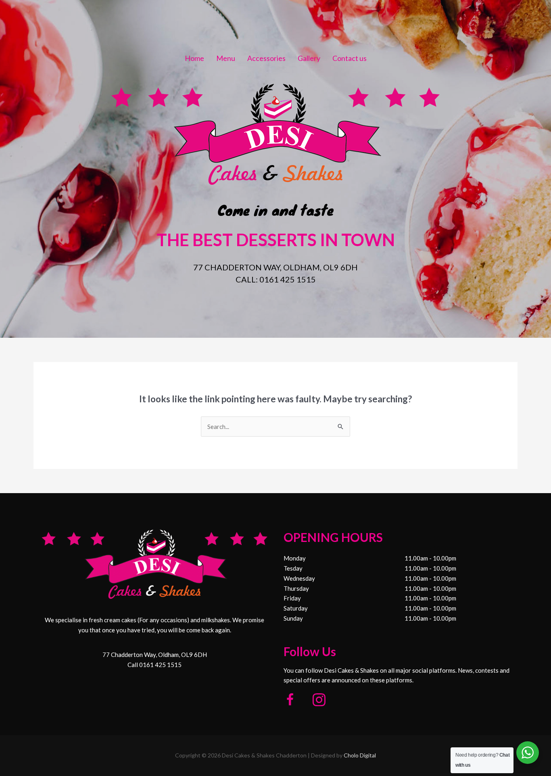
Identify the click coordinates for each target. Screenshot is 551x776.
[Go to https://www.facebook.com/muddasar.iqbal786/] (290, 700)
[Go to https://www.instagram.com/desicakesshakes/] (319, 700)
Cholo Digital (360, 755)
